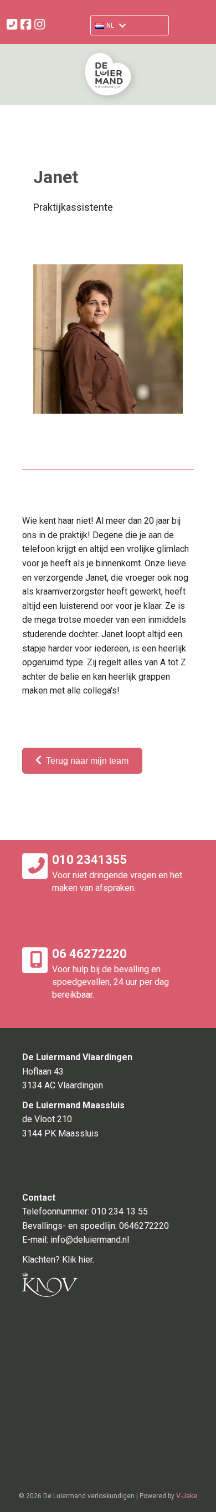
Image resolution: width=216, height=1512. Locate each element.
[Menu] (197, 28)
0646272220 (144, 1226)
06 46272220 (89, 954)
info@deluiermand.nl (89, 1239)
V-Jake (186, 1496)
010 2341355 (89, 860)
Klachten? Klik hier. (58, 1259)
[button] (109, 25)
